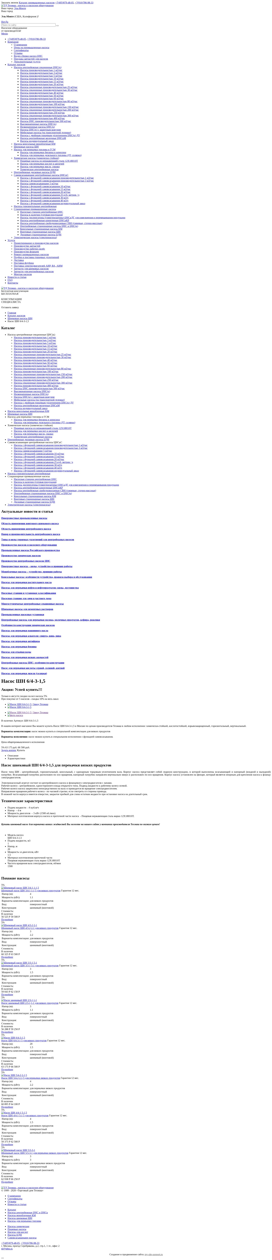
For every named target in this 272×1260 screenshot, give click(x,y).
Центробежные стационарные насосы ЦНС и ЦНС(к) (49, 226)
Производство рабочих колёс (29, 248)
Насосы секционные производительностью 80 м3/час (48, 101)
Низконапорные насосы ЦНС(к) (37, 127)
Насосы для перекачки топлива (24, 1221)
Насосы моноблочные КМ (22, 1215)
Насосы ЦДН (15, 1235)
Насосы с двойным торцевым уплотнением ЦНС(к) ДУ (50, 135)
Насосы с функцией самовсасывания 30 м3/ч (44, 197)
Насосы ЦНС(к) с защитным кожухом (40, 129)
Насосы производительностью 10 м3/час (42, 78)
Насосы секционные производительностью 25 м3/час (48, 87)
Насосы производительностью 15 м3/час (42, 81)
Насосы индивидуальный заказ (37, 141)
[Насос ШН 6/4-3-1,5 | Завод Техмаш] (28, 704)
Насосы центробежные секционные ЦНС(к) (37, 67)
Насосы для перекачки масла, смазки (40, 166)
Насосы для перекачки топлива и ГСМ (34, 149)
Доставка (19, 260)
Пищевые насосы (17, 1229)
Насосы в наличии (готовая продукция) (41, 214)
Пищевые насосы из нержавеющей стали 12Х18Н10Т (49, 161)
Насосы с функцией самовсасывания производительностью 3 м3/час (57, 180)
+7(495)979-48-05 (64, 2)
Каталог (12, 1209)
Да (6, 21)
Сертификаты (21, 50)
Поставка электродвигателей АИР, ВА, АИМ (38, 265)
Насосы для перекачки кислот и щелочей (42, 163)
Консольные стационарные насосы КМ (41, 229)
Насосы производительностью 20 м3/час (42, 84)
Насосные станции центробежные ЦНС (41, 212)
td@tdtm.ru (7, 1248)
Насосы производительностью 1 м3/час (41, 70)
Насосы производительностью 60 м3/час (42, 98)
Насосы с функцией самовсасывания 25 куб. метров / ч (49, 195)
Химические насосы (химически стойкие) (36, 158)
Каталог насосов (16, 64)
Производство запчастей (27, 246)
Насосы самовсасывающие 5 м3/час (39, 183)
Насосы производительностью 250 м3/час (42, 112)
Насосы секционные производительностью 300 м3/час (49, 115)
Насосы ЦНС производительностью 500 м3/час (45, 121)
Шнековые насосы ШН (26, 146)
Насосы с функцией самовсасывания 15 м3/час (45, 189)
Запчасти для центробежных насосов (34, 271)
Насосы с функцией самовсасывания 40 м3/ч (44, 200)
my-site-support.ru (154, 1254)
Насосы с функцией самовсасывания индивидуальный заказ (52, 203)
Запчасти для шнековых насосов (31, 268)
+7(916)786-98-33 (84, 2)
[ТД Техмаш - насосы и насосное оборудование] (27, 5)
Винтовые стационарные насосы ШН (40, 231)
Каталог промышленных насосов (37, 2)
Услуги (11, 240)
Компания (13, 41)
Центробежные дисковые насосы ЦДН (35, 172)
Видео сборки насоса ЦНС (28, 56)
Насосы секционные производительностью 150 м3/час (49, 107)
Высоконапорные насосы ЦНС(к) (38, 124)
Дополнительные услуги (27, 61)
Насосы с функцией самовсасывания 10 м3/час (45, 186)
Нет (3, 21)
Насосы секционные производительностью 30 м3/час (48, 90)
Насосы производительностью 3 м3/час (41, 73)
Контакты (13, 282)
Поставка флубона (24, 263)
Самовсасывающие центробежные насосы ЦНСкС (41, 175)
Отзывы (18, 53)
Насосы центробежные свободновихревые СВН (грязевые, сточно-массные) (61, 223)
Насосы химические (18, 1226)
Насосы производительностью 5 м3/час (41, 75)
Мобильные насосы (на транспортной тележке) (45, 132)
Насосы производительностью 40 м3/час (42, 93)
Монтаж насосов (23, 274)
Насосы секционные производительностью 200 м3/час (49, 110)
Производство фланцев (26, 251)
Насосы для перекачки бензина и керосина (43, 152)
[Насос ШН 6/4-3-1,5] (19, 707)
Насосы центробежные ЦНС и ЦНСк (28, 1212)
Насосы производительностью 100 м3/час (42, 104)
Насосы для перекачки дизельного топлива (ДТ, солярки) (51, 155)
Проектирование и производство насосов (36, 243)
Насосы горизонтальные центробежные (35, 206)
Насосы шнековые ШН (20, 1218)
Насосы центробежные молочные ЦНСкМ (43, 138)
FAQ (10, 280)
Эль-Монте (20, 8)
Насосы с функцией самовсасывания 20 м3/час (45, 192)
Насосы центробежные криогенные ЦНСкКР (44, 220)
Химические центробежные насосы (39, 169)
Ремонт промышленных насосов (31, 254)
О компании (20, 44)
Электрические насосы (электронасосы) (35, 237)
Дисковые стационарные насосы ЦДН (40, 234)
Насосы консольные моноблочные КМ (34, 144)
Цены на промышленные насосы (31, 47)
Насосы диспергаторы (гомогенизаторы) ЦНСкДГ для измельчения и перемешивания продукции (72, 217)
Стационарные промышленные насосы (35, 209)
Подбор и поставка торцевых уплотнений (36, 257)
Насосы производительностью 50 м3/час (42, 95)
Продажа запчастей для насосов (31, 58)
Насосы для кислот (18, 1232)
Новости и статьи (17, 277)
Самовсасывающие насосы (22, 1237)
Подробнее (7, 919)
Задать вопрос (8, 750)
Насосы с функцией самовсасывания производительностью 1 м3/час (57, 178)
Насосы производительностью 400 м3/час (42, 118)
